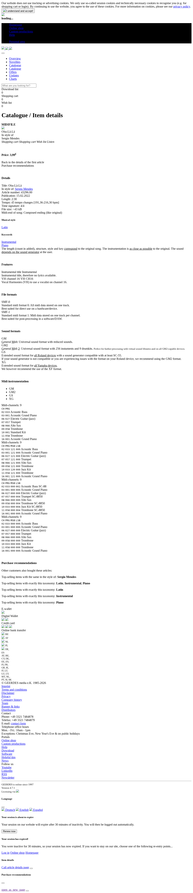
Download (8, 750)
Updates (14, 75)
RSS (4, 774)
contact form (18, 723)
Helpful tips (8, 757)
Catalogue (15, 65)
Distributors (8, 710)
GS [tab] (11, 395)
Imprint (6, 686)
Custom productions (13, 743)
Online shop (9, 740)
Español (37, 809)
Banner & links (11, 706)
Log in (5, 852)
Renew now (9, 831)
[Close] (3, 53)
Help (4, 747)
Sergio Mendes (24, 189)
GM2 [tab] (12, 392)
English (24, 809)
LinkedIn (7, 770)
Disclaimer (8, 693)
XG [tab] (11, 398)
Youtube (6, 767)
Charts (13, 78)
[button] (10, 38)
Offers (13, 72)
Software (7, 753)
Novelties (14, 62)
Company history (12, 699)
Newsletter (8, 777)
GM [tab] (11, 388)
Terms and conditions (14, 689)
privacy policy (181, 6)
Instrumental (9, 241)
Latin (5, 227)
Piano (5, 245)
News (5, 760)
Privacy (6, 696)
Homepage (31, 852)
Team (5, 703)
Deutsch (10, 809)
